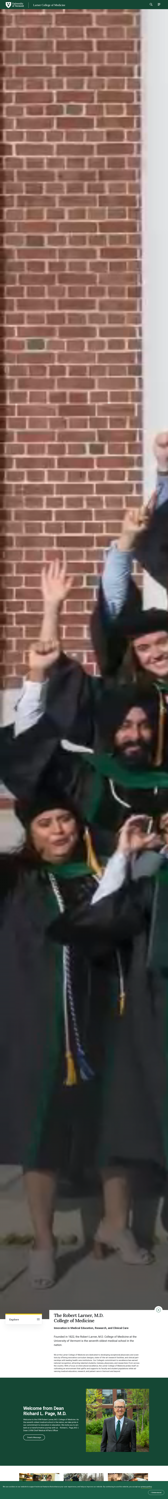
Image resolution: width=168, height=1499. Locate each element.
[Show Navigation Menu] (159, 4)
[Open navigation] (38, 1319)
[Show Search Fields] (151, 4)
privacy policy (146, 1487)
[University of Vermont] (12, 8)
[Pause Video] (158, 1310)
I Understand (156, 1492)
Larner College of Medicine (49, 5)
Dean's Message (34, 1437)
